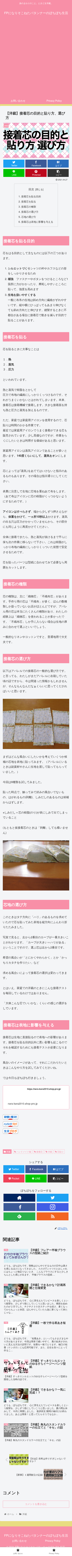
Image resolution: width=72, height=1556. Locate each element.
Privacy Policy (52, 1540)
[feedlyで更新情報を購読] (19, 1216)
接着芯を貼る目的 (31, 196)
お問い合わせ (19, 1540)
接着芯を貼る (28, 201)
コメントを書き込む (36, 1504)
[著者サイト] (19, 1198)
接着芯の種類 (28, 206)
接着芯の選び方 (29, 211)
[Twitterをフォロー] (53, 1198)
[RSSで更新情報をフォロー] (53, 1216)
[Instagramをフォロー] (53, 1207)
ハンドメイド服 (23, 1151)
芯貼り (60, 1151)
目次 (31, 189)
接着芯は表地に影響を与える (37, 221)
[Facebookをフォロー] (19, 1207)
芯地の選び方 (28, 216)
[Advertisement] (36, 59)
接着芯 (39, 1151)
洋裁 (8, 1151)
